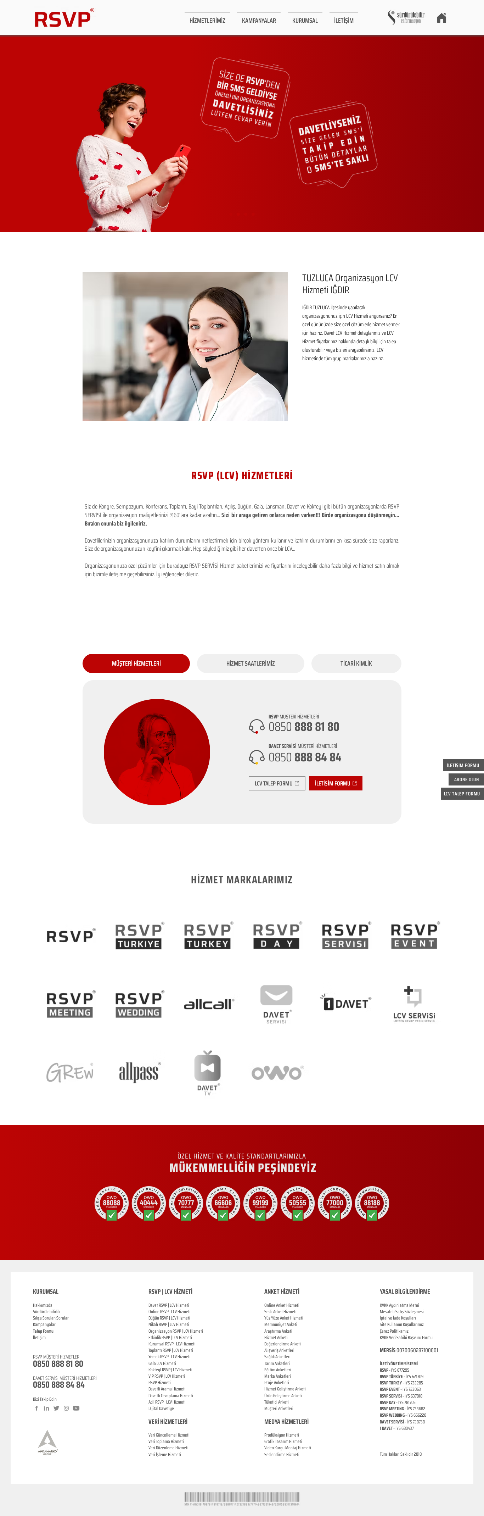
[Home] (441, 18)
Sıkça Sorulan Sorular (51, 1318)
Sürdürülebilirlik (46, 1311)
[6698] (253, 214)
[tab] (136, 663)
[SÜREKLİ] (245, 214)
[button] (207, 17)
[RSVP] (230, 214)
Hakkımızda (42, 1305)
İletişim (39, 1337)
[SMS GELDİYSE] (238, 214)
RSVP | (165, 1311)
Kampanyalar (44, 1324)
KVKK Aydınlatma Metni (399, 1305)
